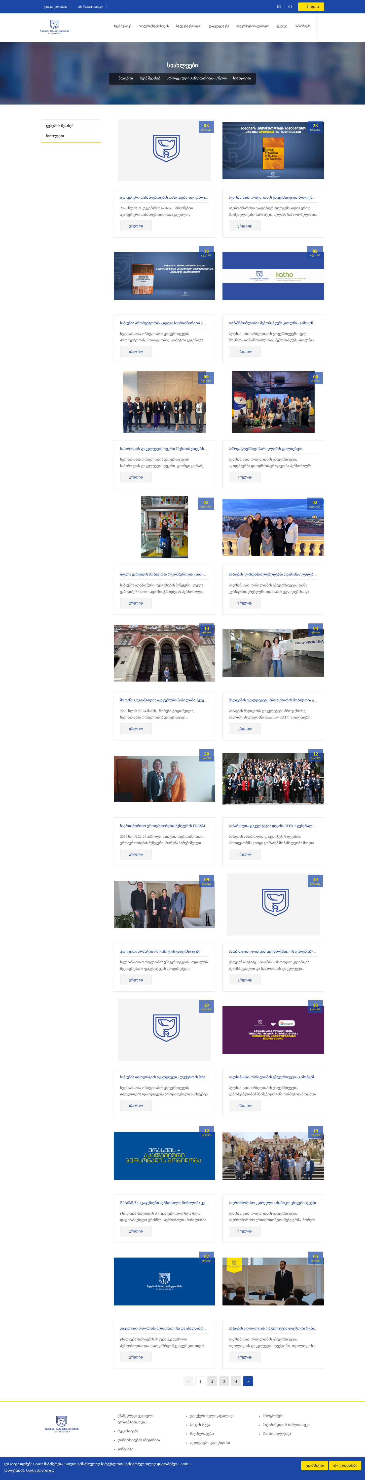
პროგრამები (273, 1416)
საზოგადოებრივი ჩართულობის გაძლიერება (265, 449)
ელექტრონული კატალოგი (212, 1416)
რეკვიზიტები (127, 1431)
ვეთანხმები (314, 1465)
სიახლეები (242, 78)
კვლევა (282, 26)
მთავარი (125, 78)
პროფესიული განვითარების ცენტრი (197, 78)
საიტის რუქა (200, 1425)
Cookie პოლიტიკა (277, 1434)
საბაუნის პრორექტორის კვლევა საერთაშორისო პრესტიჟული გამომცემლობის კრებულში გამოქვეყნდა (205, 323)
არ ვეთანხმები (345, 1465)
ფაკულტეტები (219, 26)
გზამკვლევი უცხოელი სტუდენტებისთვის (135, 1419)
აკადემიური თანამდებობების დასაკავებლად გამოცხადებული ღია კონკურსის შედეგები (192, 197)
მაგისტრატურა (202, 1434)
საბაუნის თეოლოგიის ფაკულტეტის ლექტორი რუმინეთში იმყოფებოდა (287, 1328)
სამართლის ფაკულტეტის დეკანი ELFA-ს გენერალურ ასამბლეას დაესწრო (290, 826)
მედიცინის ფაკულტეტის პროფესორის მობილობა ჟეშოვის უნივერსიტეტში (290, 700)
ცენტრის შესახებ (59, 126)
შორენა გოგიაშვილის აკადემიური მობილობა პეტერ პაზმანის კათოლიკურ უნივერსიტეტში (194, 700)
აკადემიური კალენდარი (210, 1442)
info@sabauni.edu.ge (90, 6)
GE (290, 6)
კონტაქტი (125, 1449)
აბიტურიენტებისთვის (154, 26)
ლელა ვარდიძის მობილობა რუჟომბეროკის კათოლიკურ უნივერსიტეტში (180, 574)
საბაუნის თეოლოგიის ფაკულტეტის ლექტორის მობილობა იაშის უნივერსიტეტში (186, 1077)
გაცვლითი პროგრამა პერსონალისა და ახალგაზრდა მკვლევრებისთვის (179, 1328)
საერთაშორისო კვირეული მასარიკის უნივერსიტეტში (272, 1203)
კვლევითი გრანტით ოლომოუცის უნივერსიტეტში (160, 951)
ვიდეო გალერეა (55, 6)
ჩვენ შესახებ (122, 26)
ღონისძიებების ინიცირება (138, 1440)
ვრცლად (136, 226)
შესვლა (312, 6)
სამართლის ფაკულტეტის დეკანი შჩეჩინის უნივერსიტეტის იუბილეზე (176, 449)
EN (279, 6)
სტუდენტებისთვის (188, 26)
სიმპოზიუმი (302, 26)
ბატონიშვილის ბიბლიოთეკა (286, 1425)
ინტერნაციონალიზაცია (252, 26)
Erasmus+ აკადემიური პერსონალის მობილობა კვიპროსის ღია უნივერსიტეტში (186, 1203)
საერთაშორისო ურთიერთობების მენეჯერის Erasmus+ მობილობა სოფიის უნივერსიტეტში (194, 826)
